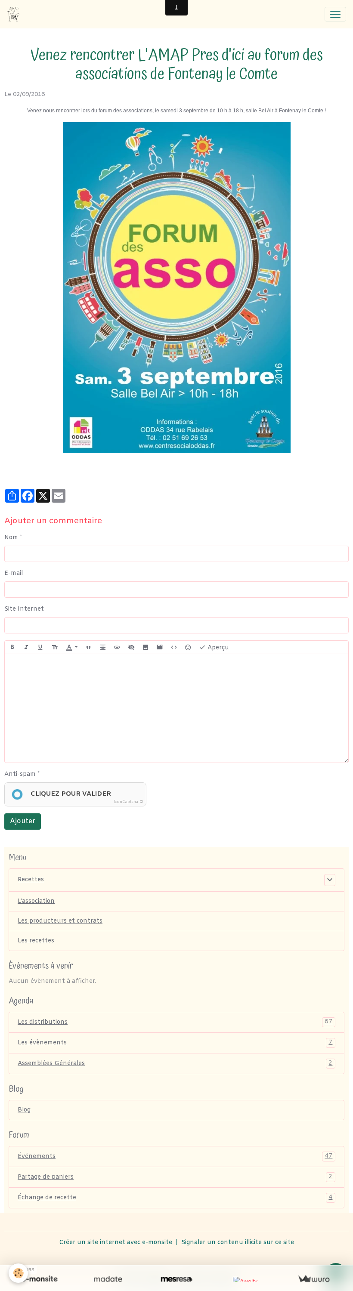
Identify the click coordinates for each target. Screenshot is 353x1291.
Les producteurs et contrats (60, 921)
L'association (36, 901)
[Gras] (12, 647)
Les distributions (175, 1022)
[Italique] (26, 647)
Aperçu (217, 647)
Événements (175, 1156)
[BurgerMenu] (335, 14)
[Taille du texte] (54, 647)
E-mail (13, 573)
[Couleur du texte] (72, 647)
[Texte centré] (103, 647)
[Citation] (88, 647)
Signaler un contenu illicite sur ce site (237, 1242)
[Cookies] (18, 1273)
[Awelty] (245, 1279)
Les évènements (175, 1042)
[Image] (145, 647)
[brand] (15, 14)
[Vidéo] (159, 647)
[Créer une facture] (313, 1279)
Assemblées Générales (175, 1063)
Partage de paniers (175, 1177)
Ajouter (22, 821)
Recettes (31, 880)
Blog (24, 1110)
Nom (11, 538)
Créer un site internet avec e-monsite (115, 1242)
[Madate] (108, 1279)
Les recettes (36, 941)
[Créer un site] (39, 1279)
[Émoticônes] (188, 647)
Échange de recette (175, 1197)
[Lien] (117, 647)
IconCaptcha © (128, 802)
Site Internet (24, 609)
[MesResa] (176, 1279)
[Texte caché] (131, 647)
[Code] (174, 647)
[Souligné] (40, 647)
